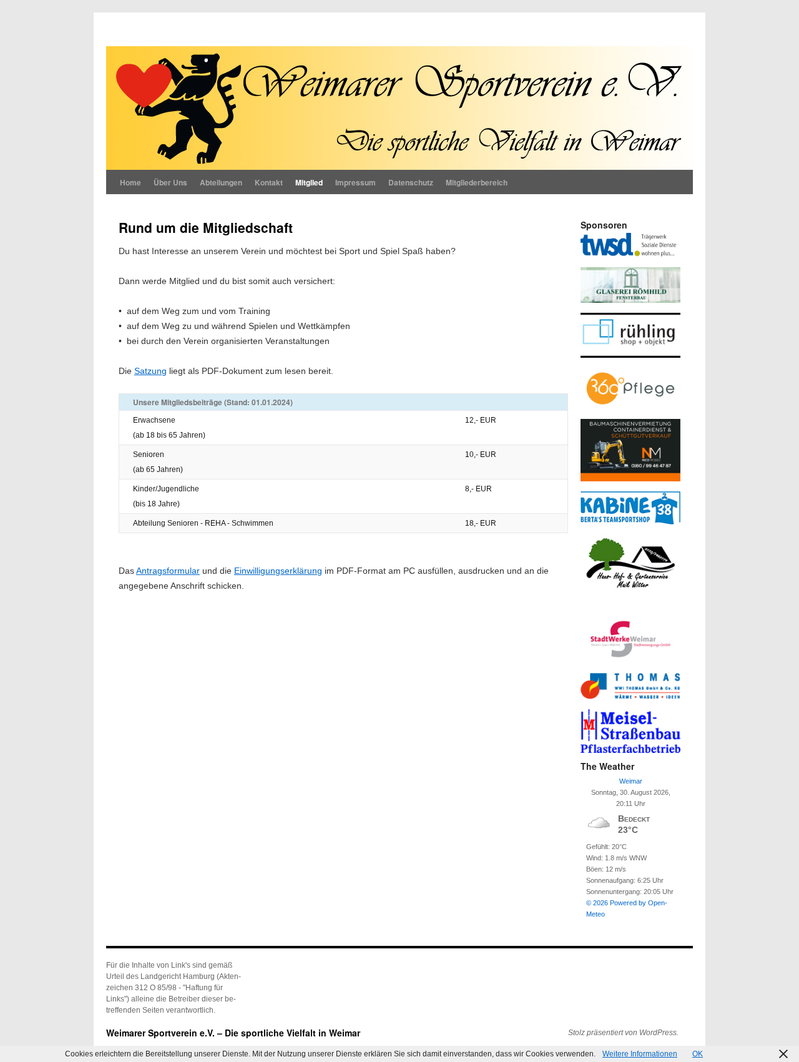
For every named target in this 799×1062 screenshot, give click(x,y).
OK (697, 1054)
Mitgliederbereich (476, 182)
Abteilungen (221, 182)
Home (130, 182)
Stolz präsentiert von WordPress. (623, 1032)
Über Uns (170, 182)
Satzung (150, 371)
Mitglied (309, 182)
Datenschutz (410, 182)
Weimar (630, 781)
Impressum (355, 182)
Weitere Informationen (639, 1054)
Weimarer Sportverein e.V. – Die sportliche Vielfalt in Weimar (233, 1032)
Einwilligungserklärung (278, 571)
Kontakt (269, 182)
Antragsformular (168, 571)
